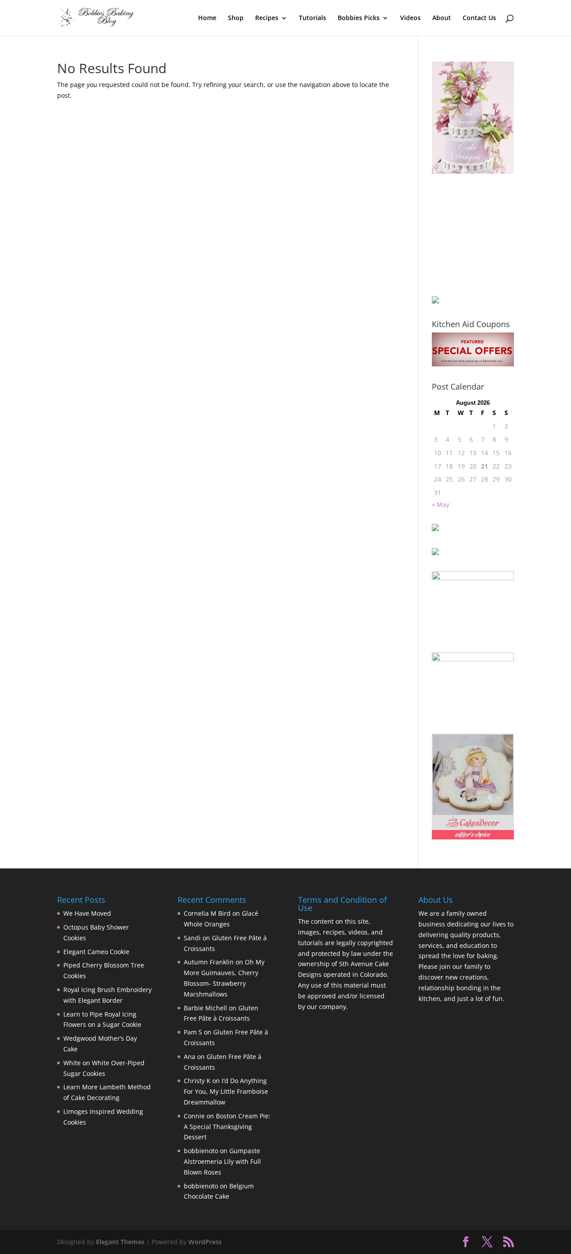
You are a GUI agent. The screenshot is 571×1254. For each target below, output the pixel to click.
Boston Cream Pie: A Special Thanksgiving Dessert (227, 1127)
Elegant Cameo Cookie (96, 951)
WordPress (205, 1241)
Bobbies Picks (359, 18)
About (441, 18)
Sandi (192, 938)
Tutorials (312, 18)
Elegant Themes (120, 1241)
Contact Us (479, 18)
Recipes (266, 18)
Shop (236, 18)
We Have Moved (87, 913)
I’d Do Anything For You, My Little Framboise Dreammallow (226, 1091)
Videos (410, 18)
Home (207, 18)
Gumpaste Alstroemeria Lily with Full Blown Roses (222, 1161)
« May (440, 504)
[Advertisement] (476, 234)
